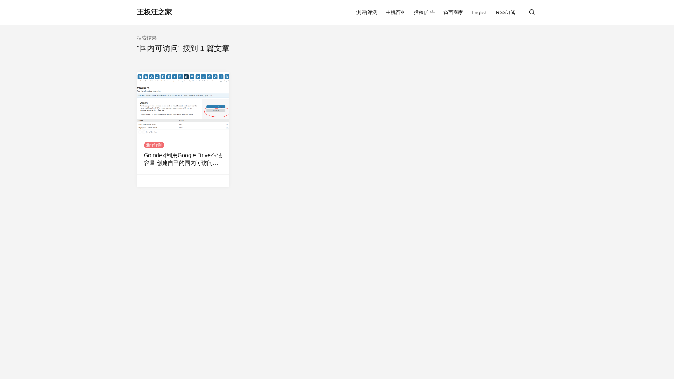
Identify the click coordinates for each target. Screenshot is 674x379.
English (479, 12)
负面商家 (453, 12)
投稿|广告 (424, 12)
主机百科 (395, 12)
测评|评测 (366, 12)
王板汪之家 (154, 12)
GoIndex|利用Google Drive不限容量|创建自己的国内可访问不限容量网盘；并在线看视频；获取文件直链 (183, 159)
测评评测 (154, 145)
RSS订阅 (506, 12)
